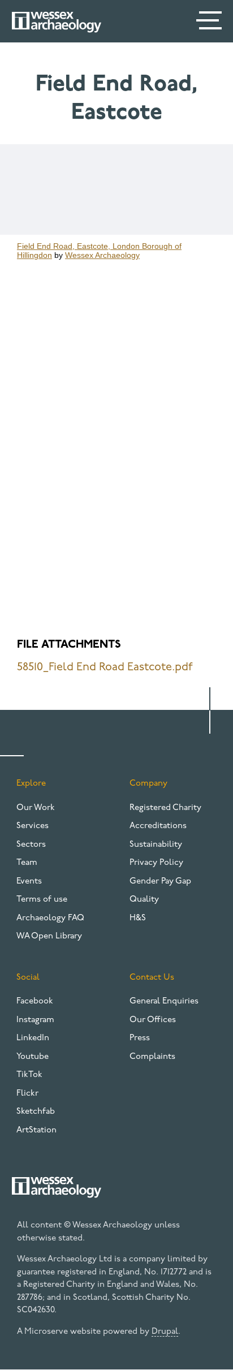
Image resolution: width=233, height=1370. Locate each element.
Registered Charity (165, 808)
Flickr (27, 1093)
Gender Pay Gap (160, 881)
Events (29, 881)
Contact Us (152, 977)
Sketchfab (35, 1112)
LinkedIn (32, 1038)
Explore (31, 783)
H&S (138, 918)
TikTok (29, 1075)
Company (148, 783)
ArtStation (36, 1130)
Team (26, 863)
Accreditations (158, 826)
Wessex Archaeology (102, 255)
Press (140, 1038)
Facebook (34, 1001)
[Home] (56, 22)
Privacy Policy (156, 863)
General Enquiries (164, 1001)
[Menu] (210, 22)
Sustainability (156, 845)
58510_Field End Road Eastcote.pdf (105, 667)
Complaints (152, 1057)
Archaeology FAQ (50, 918)
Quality (144, 899)
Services (32, 826)
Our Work (35, 808)
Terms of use (41, 899)
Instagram (35, 1020)
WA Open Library (49, 936)
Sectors (31, 845)
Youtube (32, 1057)
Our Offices (153, 1020)
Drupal (165, 1332)
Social (28, 977)
